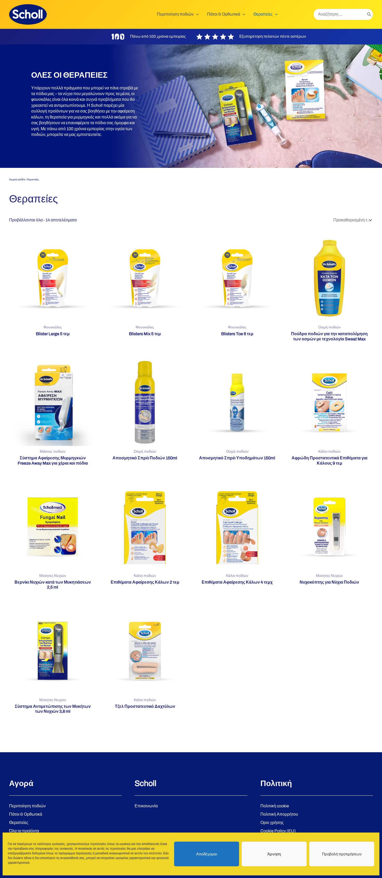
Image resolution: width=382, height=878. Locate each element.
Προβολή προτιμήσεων (342, 854)
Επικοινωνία (146, 806)
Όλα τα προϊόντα (24, 831)
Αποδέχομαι (206, 854)
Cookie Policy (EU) (278, 831)
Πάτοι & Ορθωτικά (25, 814)
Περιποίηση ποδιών (27, 806)
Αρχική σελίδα (17, 179)
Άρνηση (274, 854)
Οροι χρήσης (272, 822)
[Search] (369, 14)
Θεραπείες (18, 822)
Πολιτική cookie (274, 806)
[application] (196, 14)
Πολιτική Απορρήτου (279, 814)
